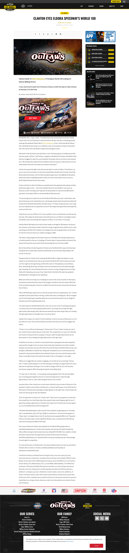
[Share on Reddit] (47, 34)
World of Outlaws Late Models (27, 522)
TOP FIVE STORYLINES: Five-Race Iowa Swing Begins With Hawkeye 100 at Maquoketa (104, 102)
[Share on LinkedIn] (43, 34)
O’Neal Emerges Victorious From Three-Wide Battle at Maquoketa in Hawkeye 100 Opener (104, 85)
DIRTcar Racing (27, 534)
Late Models (64, 13)
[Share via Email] (56, 34)
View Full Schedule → (100, 65)
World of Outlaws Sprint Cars (27, 524)
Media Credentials (64, 531)
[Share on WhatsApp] (52, 34)
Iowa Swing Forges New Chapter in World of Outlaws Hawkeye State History (105, 93)
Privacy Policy (69, 541)
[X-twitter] (102, 518)
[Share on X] (39, 34)
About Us (112, 6)
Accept (96, 545)
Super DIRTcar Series (27, 527)
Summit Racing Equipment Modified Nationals (27, 531)
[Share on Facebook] (35, 34)
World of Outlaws (64, 23)
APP (82, 6)
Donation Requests (64, 534)
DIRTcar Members (64, 529)
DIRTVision (64, 517)
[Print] (60, 34)
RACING (101, 6)
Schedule (91, 6)
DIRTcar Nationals (64, 520)
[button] (124, 1)
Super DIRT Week (64, 522)
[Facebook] (97, 518)
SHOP (121, 6)
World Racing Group (64, 527)
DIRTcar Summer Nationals (27, 529)
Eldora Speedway (38, 79)
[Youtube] (107, 518)
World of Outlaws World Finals (64, 524)
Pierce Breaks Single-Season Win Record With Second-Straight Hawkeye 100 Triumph (105, 76)
